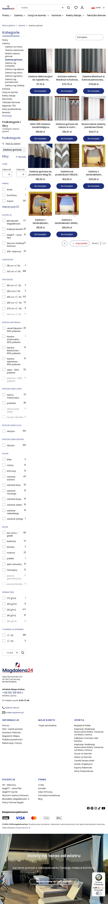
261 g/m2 (11, 615)
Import (10, 201)
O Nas (41, 785)
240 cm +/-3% (14, 314)
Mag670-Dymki (9, 792)
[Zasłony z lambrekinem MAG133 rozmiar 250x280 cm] (40, 204)
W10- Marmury (14, 251)
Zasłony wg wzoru (13, 72)
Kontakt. (42, 788)
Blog (40, 799)
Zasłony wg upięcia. (14, 69)
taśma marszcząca (13, 396)
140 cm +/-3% (14, 271)
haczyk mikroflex (15, 417)
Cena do (20, 169)
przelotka (11, 403)
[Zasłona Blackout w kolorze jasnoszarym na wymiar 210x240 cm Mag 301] (93, 61)
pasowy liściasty (15, 584)
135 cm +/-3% (13, 265)
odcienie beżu (14, 485)
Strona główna (8, 25)
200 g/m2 (12, 604)
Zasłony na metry (13, 46)
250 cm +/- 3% (14, 297)
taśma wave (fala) (13, 410)
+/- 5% (10, 641)
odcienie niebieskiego (13, 512)
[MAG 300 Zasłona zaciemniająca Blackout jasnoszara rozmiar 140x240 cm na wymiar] (40, 108)
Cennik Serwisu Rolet (84, 760)
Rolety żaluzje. (9, 95)
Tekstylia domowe (11, 102)
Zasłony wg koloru (13, 76)
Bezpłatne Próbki (82, 725)
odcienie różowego (11, 492)
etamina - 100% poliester (14, 379)
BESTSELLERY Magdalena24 (13, 222)
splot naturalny (14, 564)
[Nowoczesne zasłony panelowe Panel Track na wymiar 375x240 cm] (93, 108)
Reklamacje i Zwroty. (12, 743)
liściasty (11, 547)
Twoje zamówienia (47, 725)
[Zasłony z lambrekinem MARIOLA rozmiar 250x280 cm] (93, 156)
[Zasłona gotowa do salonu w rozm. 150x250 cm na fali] (67, 108)
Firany (5, 40)
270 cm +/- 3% (14, 308)
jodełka (10, 558)
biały (9, 459)
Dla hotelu (7, 99)
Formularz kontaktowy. (49, 795)
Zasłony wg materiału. (10, 64)
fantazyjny (12, 570)
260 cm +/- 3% (14, 302)
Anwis (9, 189)
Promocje (7, 115)
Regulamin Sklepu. (11, 736)
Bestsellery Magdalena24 (14, 799)
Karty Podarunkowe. (84, 771)
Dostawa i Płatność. (11, 732)
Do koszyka (40, 91)
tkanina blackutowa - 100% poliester (14, 350)
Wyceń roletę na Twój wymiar (54, 881)
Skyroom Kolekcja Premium (15, 244)
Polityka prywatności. (12, 739)
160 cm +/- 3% (14, 285)
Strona (95, 243)
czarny (10, 465)
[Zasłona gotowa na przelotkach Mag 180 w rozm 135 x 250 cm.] (40, 156)
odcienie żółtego (15, 519)
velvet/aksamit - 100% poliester (15, 330)
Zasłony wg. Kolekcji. (15, 85)
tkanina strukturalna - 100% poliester (14, 339)
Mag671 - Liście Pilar (14, 236)
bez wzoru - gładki (12, 534)
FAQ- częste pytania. (12, 729)
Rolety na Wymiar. (83, 757)
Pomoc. (6, 725)
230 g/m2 (11, 621)
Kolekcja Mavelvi (15, 229)
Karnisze (6, 88)
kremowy (11, 471)
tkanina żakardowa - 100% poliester (14, 361)
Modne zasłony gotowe (12, 55)
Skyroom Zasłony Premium (15, 795)
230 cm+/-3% (13, 291)
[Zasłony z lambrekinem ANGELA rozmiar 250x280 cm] (67, 204)
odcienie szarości (11, 478)
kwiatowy (11, 541)
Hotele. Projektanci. (83, 764)
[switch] (99, 893)
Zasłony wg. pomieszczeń (11, 81)
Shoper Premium (22, 828)
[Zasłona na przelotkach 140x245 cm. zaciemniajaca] (67, 156)
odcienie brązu (14, 499)
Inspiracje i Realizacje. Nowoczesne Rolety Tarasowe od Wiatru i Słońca (88, 732)
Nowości (6, 112)
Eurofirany (12, 195)
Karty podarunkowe (11, 109)
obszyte (11, 431)
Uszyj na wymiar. (10, 92)
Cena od (6, 169)
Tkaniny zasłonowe (14, 50)
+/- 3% (10, 635)
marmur (11, 552)
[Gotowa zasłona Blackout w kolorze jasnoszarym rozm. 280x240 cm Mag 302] (67, 61)
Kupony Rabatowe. (83, 767)
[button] (68, 7)
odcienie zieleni (14, 504)
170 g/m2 (11, 598)
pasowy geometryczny (14, 577)
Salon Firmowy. (45, 792)
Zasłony (21, 25)
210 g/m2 (11, 609)
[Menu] (103, 874)
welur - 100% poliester (13, 371)
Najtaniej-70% (9, 105)
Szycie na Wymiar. (83, 753)
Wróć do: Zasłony (13, 143)
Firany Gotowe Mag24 (13, 802)
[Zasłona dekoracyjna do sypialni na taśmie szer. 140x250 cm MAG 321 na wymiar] (40, 61)
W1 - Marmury (9, 785)
